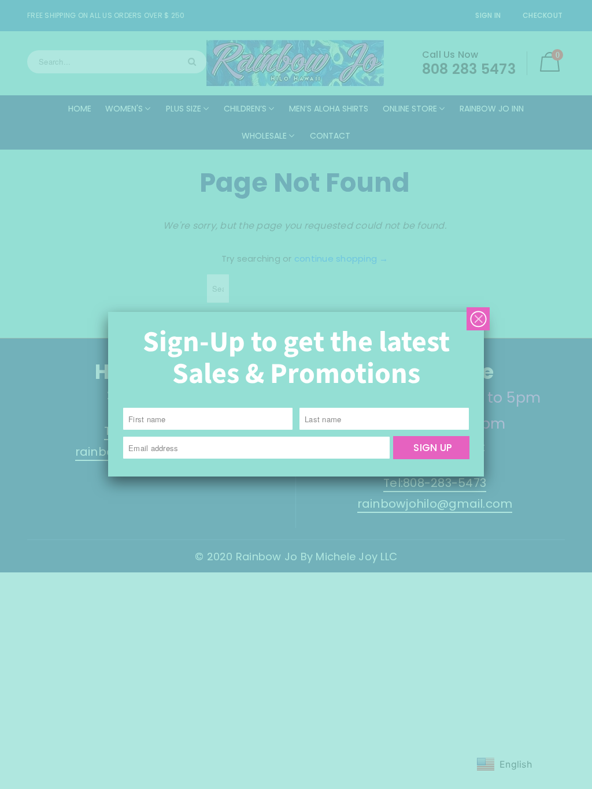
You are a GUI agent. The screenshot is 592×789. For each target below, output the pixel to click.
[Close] (478, 318)
